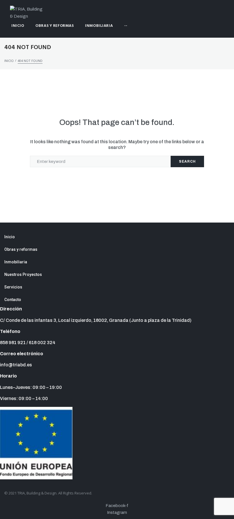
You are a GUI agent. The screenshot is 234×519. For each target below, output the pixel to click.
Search (187, 161)
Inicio (9, 60)
